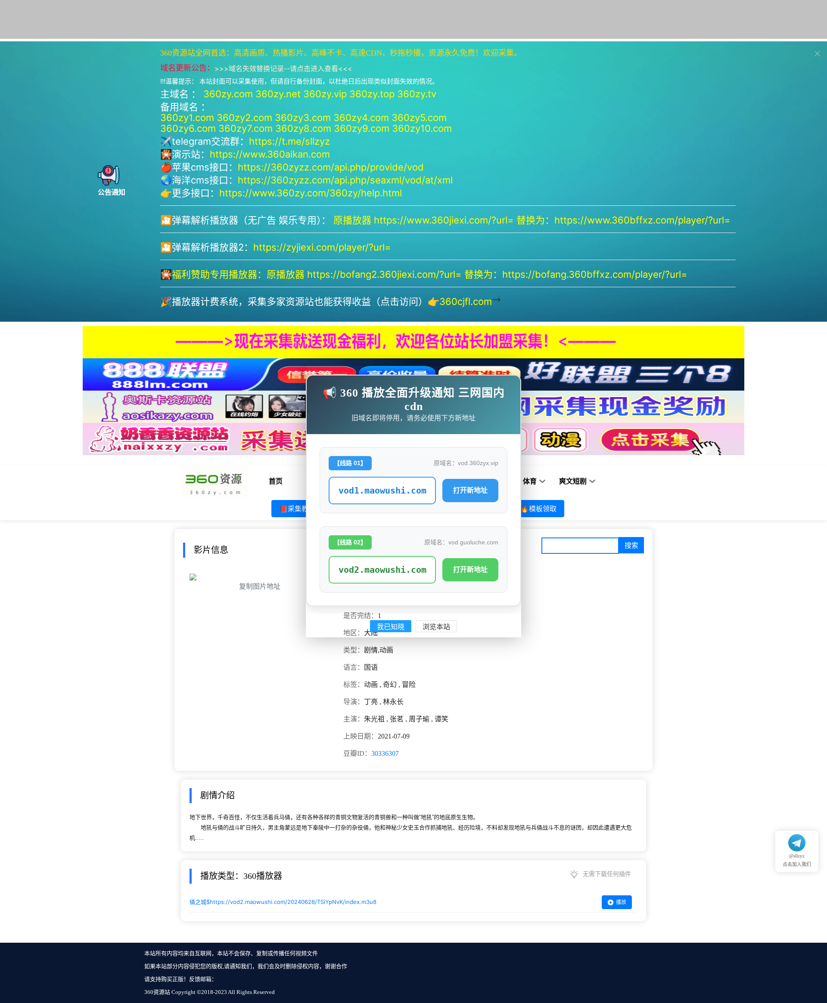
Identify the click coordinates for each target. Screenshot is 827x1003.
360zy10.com (422, 128)
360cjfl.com (465, 301)
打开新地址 (470, 490)
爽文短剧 (573, 481)
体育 (530, 481)
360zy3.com (303, 117)
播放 (621, 902)
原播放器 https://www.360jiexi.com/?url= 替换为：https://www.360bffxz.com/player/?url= (533, 220)
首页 (276, 481)
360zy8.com (303, 128)
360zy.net (278, 93)
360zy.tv (416, 93)
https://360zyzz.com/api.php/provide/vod (331, 167)
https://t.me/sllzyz (289, 141)
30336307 (385, 753)
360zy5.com (419, 117)
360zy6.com (188, 128)
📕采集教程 (297, 508)
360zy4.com (361, 117)
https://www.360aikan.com (270, 154)
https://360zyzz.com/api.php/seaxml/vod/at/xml (345, 180)
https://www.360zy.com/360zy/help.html (310, 193)
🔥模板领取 (538, 508)
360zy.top (372, 93)
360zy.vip (325, 93)
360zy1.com (187, 117)
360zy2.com (244, 117)
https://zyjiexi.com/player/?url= (322, 247)
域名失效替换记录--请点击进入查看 (283, 68)
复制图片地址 (259, 586)
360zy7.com (245, 128)
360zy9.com (361, 128)
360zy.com (228, 93)
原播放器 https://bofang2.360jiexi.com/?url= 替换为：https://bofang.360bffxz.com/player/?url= (478, 274)
